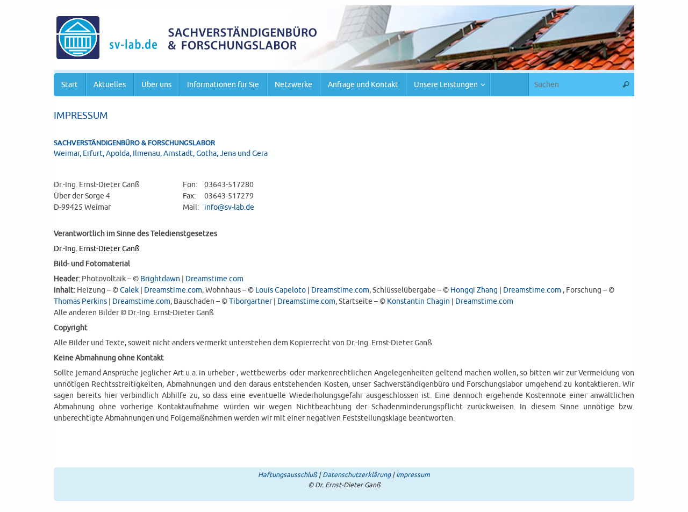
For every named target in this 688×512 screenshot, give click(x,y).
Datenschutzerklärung (356, 475)
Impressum (413, 475)
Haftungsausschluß (287, 475)
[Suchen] (625, 84)
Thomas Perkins (80, 301)
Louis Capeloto (280, 290)
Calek (129, 290)
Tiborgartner (250, 301)
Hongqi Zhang (474, 290)
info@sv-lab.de (229, 207)
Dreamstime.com (214, 278)
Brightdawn (160, 278)
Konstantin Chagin (418, 301)
